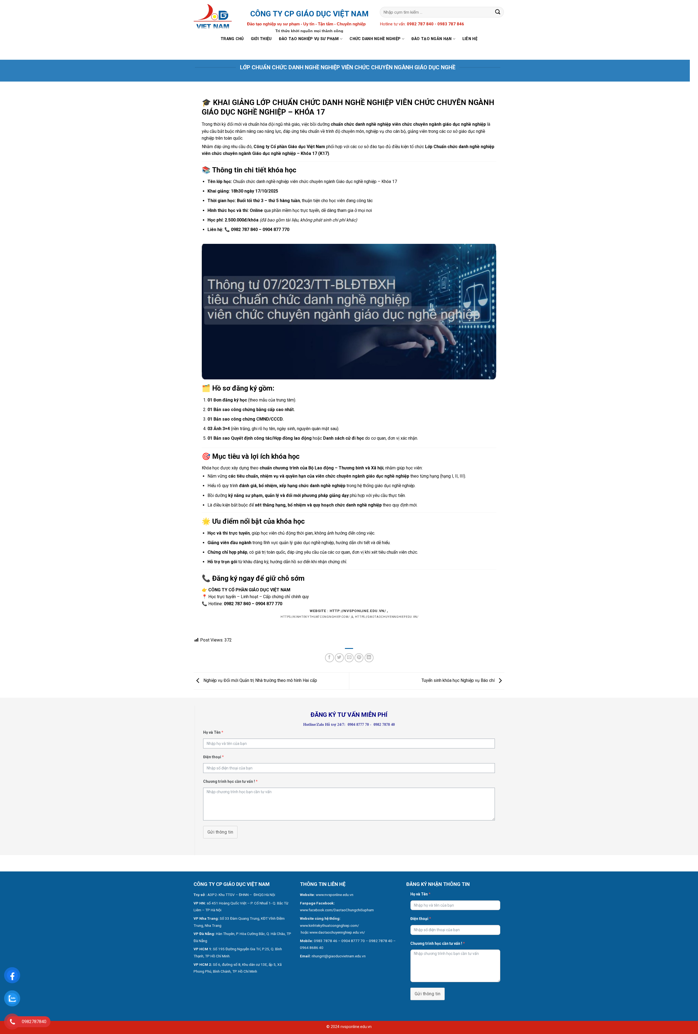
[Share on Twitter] (339, 657)
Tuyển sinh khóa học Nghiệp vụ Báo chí (459, 680)
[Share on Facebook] (329, 657)
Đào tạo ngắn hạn (431, 39)
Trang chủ (232, 39)
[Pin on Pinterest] (358, 657)
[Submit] (497, 12)
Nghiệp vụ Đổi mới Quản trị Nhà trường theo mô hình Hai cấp (259, 680)
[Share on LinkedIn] (369, 657)
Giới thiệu (261, 39)
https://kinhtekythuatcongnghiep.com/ (315, 616)
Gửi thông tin (220, 832)
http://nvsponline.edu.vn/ (358, 611)
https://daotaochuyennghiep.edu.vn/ (387, 616)
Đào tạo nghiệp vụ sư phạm (309, 39)
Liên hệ (469, 39)
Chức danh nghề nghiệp (375, 39)
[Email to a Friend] (349, 657)
